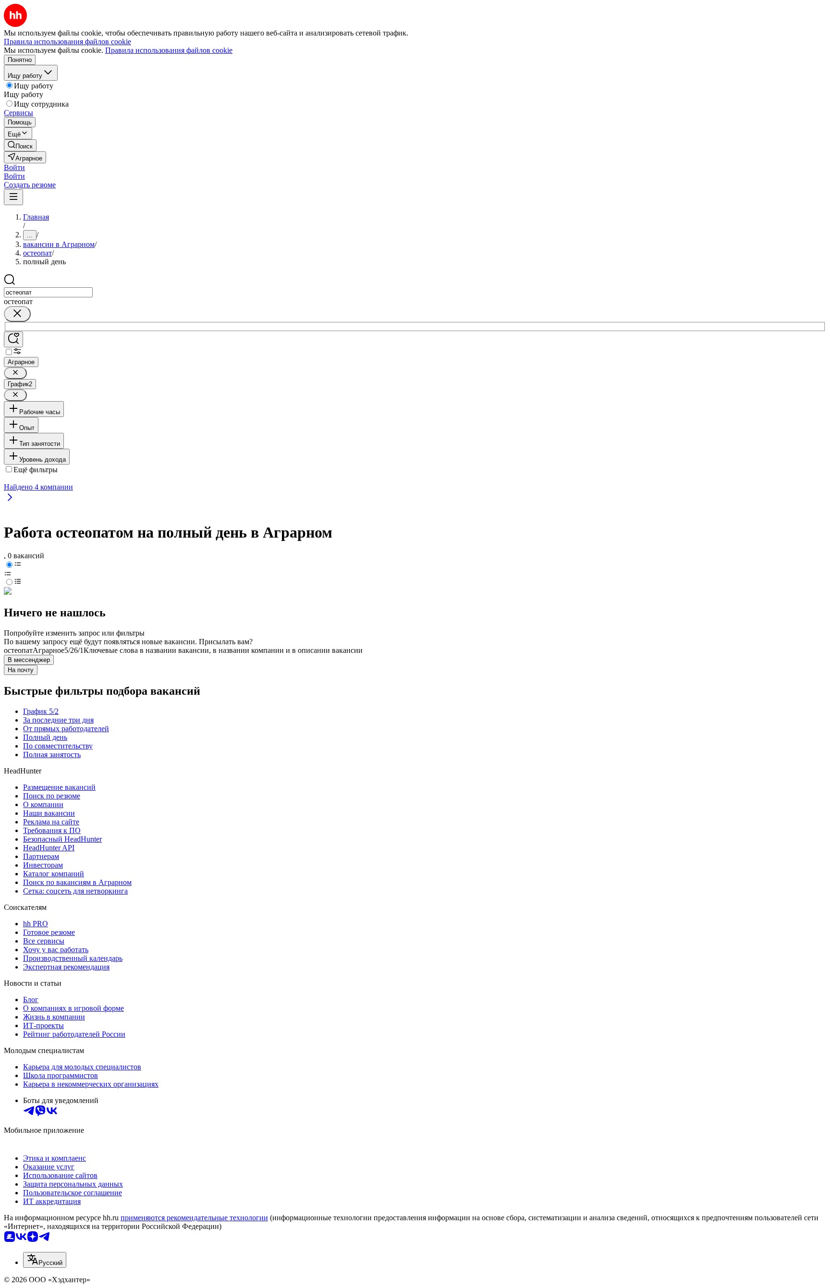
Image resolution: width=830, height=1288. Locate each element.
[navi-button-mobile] (13, 197)
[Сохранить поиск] (13, 339)
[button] (14, 167)
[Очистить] (17, 314)
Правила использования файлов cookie (168, 50)
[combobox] (48, 292)
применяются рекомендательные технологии (194, 1218)
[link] (20, 145)
